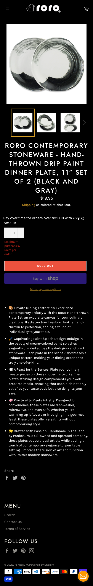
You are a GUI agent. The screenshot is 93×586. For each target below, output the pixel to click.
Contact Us (13, 522)
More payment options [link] (45, 289)
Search (9, 515)
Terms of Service (17, 529)
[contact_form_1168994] (83, 576)
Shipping (28, 205)
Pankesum (21, 564)
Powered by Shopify (41, 564)
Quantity (10, 222)
